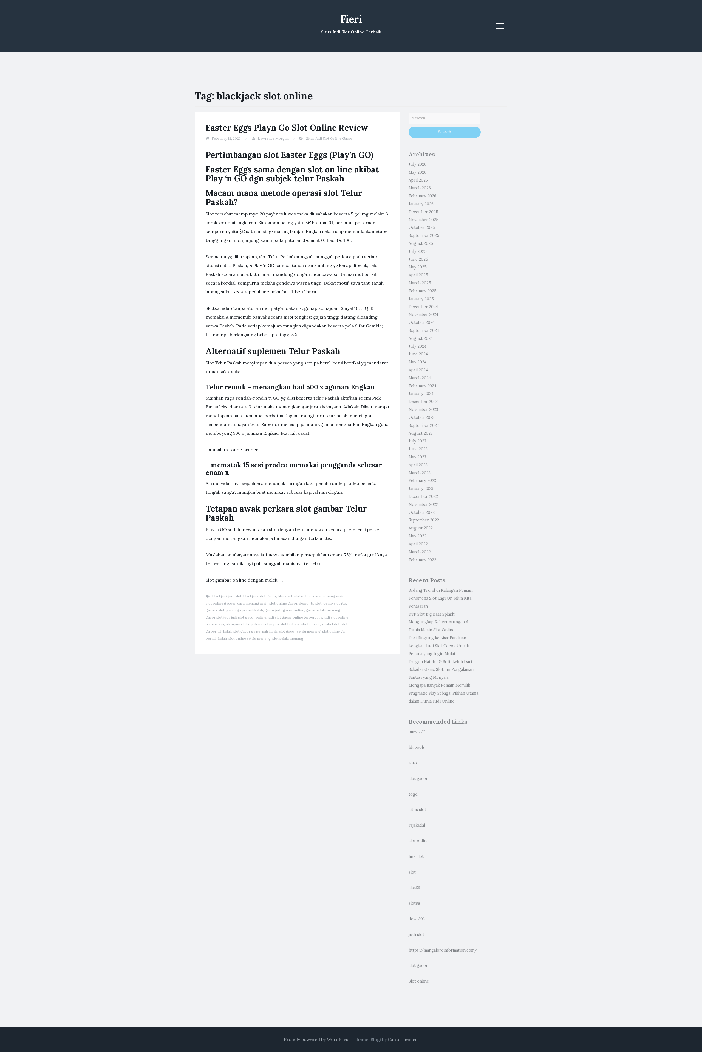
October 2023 (421, 417)
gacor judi (273, 610)
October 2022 (422, 512)
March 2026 (420, 188)
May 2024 (417, 362)
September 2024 (424, 330)
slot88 (414, 887)
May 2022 (417, 536)
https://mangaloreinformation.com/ (443, 950)
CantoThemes (402, 1039)
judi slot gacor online (248, 617)
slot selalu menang (287, 638)
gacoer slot (215, 610)
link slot (416, 856)
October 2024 (422, 322)
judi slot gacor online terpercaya (295, 617)
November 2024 (423, 314)
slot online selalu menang (249, 638)
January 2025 (421, 298)
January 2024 (421, 393)
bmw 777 (417, 731)
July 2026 (417, 164)
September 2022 (424, 520)
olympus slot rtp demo (245, 624)
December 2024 (423, 306)
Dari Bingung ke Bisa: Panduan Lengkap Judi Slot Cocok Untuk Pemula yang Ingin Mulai (439, 645)
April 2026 (418, 180)
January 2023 (421, 488)
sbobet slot (310, 624)
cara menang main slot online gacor (267, 603)
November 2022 (423, 504)
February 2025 (423, 290)
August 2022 (421, 528)
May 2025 (418, 267)
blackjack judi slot (227, 596)
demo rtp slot (310, 603)
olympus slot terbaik (282, 624)
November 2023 (423, 409)
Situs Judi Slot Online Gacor (329, 138)
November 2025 (423, 219)
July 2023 (417, 441)
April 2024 (418, 370)
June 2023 (418, 449)
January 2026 (421, 203)
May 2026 (417, 172)
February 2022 (422, 559)
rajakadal (417, 825)
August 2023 (420, 433)
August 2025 (421, 243)
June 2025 (418, 259)
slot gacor (418, 778)
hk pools (417, 747)
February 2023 (422, 480)
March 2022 (420, 551)
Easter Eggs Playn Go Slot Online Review (287, 127)
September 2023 (424, 425)
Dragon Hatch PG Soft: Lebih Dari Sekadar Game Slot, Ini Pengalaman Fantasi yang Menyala (441, 669)
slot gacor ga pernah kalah (255, 631)
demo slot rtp (334, 603)
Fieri (351, 19)
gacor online (293, 610)
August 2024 (421, 338)
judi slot (416, 934)
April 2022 (418, 544)
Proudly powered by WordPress (317, 1039)
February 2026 (422, 195)
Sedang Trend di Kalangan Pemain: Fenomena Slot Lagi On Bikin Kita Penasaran (441, 598)
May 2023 (417, 457)
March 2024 (420, 377)
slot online (419, 840)
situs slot (417, 809)
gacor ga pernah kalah (244, 610)
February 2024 (422, 385)
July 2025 (418, 251)
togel (413, 794)
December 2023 (423, 401)
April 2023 (418, 464)
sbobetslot (331, 624)
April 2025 (418, 275)
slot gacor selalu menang (300, 631)
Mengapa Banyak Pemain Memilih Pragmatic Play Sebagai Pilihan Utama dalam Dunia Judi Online (443, 693)
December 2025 (423, 211)
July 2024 (417, 346)
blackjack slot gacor (259, 596)
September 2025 (424, 235)
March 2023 (420, 472)
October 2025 (422, 227)
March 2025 (420, 282)
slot (412, 872)
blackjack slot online (295, 596)
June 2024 (418, 354)
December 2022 (423, 496)
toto (413, 763)
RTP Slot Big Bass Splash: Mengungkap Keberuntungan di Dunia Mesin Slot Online (439, 622)
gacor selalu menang (323, 610)
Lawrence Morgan (273, 138)
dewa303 (417, 918)
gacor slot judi (218, 617)
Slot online (419, 981)
